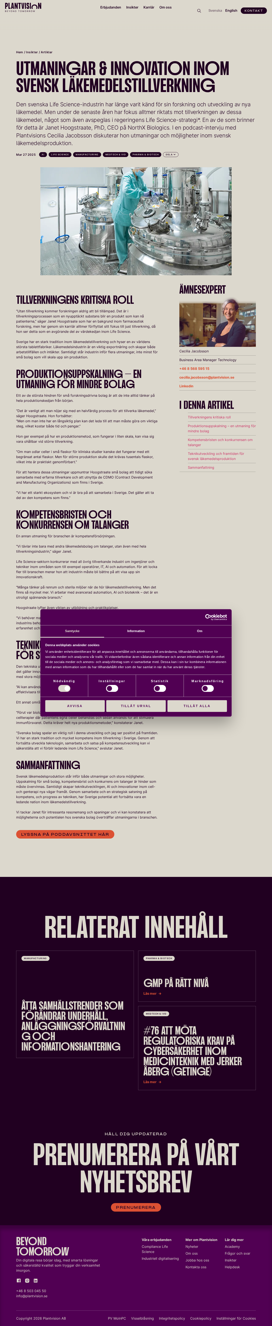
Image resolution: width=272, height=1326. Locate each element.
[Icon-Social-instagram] (27, 1280)
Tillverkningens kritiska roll (209, 417)
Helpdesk (232, 1267)
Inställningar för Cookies (236, 1318)
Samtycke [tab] (72, 631)
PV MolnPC (117, 1318)
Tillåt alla (197, 706)
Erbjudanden (110, 7)
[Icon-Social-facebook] (18, 1280)
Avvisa (75, 706)
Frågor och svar (237, 1253)
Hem (19, 52)
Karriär (148, 7)
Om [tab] (199, 631)
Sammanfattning (201, 467)
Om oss (165, 7)
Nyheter (192, 1246)
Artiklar (46, 52)
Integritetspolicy (172, 1318)
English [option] (231, 10)
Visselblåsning (142, 1318)
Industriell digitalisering (160, 1258)
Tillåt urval (136, 706)
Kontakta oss (196, 1267)
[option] (231, 10)
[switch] (112, 688)
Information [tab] (136, 631)
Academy (232, 1246)
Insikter (132, 7)
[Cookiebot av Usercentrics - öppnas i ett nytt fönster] (208, 617)
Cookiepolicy (200, 1318)
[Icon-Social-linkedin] (35, 1280)
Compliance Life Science (155, 1249)
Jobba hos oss (197, 1260)
